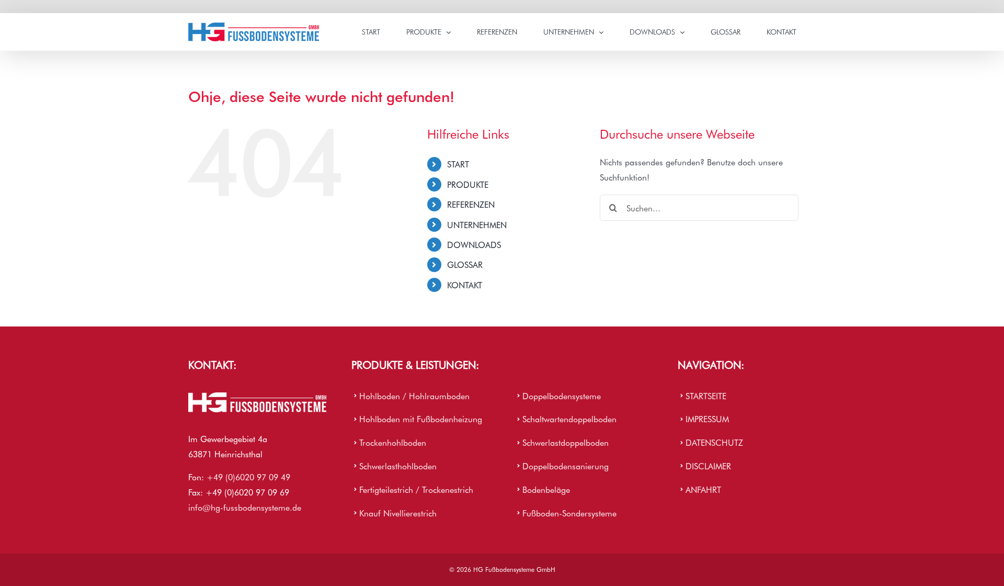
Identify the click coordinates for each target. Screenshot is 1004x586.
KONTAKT (464, 284)
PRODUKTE (467, 184)
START (458, 164)
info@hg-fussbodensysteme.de (244, 507)
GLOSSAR (465, 264)
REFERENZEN (471, 204)
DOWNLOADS (474, 244)
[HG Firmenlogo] (257, 396)
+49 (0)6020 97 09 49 (248, 476)
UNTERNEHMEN (477, 224)
